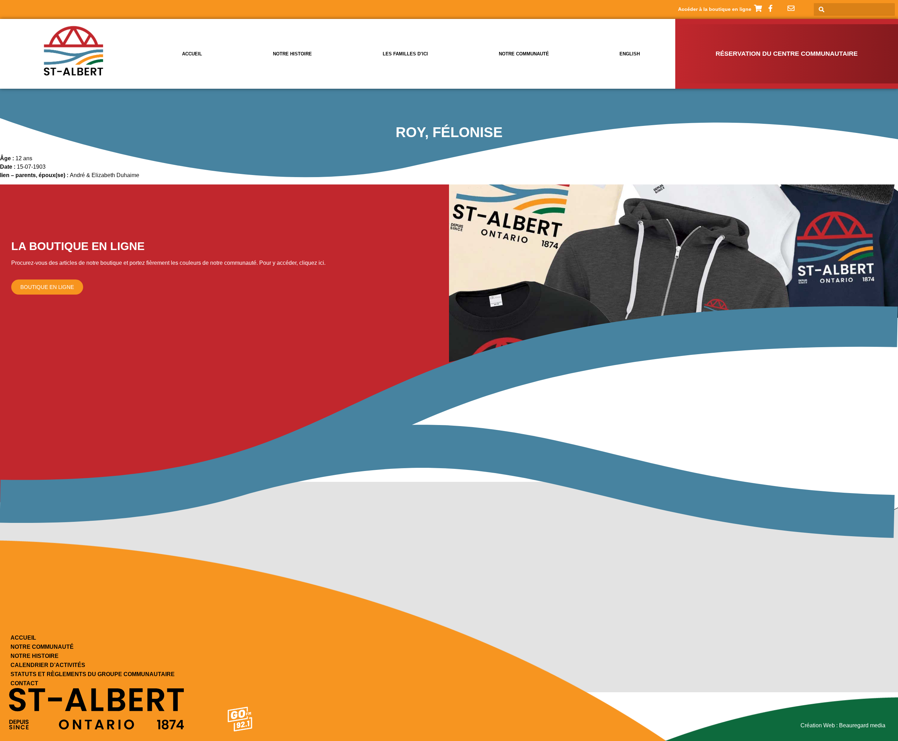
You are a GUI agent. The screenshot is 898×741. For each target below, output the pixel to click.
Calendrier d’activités (48, 665)
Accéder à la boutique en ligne (714, 9)
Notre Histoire (35, 656)
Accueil (192, 53)
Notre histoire (292, 53)
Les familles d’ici (405, 53)
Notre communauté (524, 53)
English (629, 53)
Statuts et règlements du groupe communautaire (93, 674)
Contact (24, 683)
